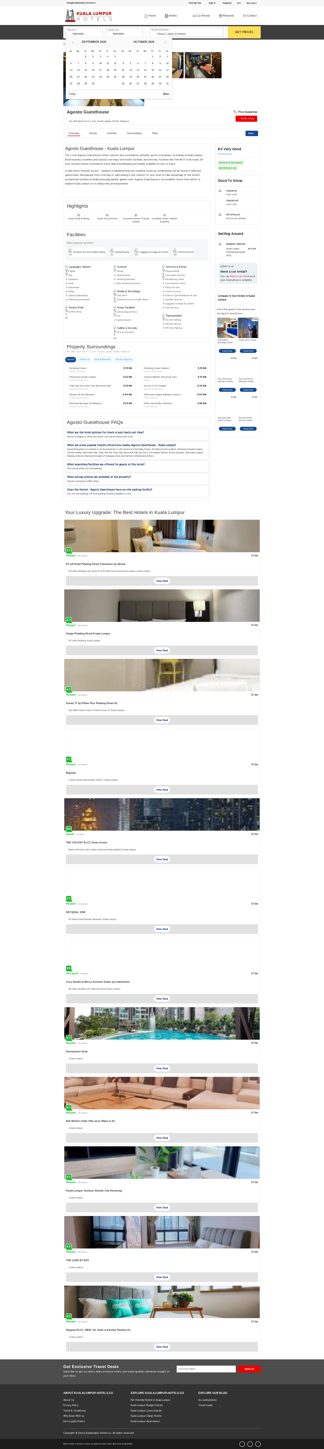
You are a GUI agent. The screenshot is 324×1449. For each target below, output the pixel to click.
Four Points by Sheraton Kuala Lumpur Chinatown (227, 380)
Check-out (113, 30)
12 (115, 63)
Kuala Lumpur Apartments (145, 1421)
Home (152, 15)
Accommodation (207, 1400)
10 (100, 63)
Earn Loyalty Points (74, 1421)
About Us (68, 1400)
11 (108, 63)
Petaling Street (143, 449)
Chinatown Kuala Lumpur (189, 449)
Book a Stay (247, 119)
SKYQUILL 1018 (75, 912)
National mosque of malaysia (99, 456)
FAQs (155, 133)
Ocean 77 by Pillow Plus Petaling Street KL (92, 703)
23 (93, 77)
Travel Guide (205, 1405)
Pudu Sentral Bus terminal (129, 456)
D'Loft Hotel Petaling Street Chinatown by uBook (95, 564)
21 (78, 77)
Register (227, 3)
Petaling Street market (164, 449)
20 (71, 77)
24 (100, 77)
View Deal (227, 351)
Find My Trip (194, 3)
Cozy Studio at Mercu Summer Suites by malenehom (98, 981)
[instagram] (258, 1444)
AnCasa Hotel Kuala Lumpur (224, 419)
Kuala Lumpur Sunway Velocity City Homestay (94, 1190)
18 (108, 70)
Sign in (211, 3)
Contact (251, 15)
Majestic (71, 772)
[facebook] (242, 1444)
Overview (74, 133)
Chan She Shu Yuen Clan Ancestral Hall (118, 453)
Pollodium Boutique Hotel (225, 341)
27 (71, 83)
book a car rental (239, 276)
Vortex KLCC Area (247, 340)
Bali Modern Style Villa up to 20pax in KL (90, 1120)
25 (108, 77)
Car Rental (203, 15)
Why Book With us (73, 1416)
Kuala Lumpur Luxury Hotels (146, 1411)
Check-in (72, 30)
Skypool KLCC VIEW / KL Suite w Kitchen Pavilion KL (98, 1329)
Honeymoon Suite (77, 1051)
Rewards (228, 15)
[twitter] (250, 1444)
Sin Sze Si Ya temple (149, 453)
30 (93, 83)
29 (86, 83)
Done (166, 94)
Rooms (93, 133)
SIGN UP (249, 1369)
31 (167, 83)
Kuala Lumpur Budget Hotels (147, 1405)
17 (100, 70)
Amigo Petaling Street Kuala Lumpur (88, 633)
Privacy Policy (70, 1405)
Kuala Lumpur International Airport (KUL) (235, 252)
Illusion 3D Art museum (172, 453)
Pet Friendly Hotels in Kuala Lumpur (150, 1400)
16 (93, 70)
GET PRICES (244, 32)
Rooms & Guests (160, 30)
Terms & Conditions (74, 1411)
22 (86, 77)
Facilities (112, 133)
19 (115, 70)
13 (71, 70)
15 (86, 70)
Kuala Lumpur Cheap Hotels (146, 1416)
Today (72, 94)
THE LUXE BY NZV (77, 1260)
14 (78, 70)
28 (78, 83)
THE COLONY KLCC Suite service (86, 842)
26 (115, 77)
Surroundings (134, 133)
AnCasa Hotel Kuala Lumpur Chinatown (245, 419)
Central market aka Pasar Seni (82, 453)
